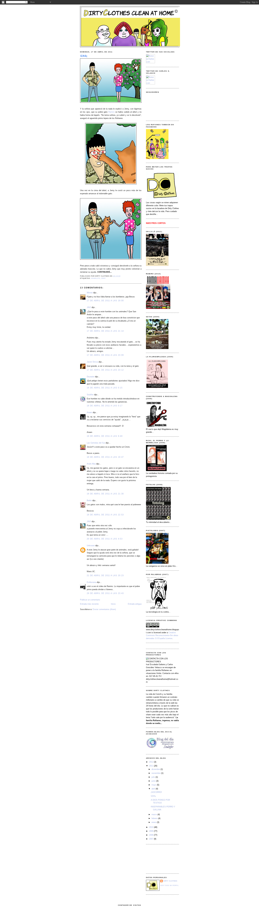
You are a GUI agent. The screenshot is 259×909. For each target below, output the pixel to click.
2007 (151, 839)
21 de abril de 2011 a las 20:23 (105, 575)
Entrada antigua (134, 604)
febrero (155, 818)
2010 (151, 827)
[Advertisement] (159, 858)
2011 (151, 766)
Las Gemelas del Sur (96, 443)
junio (154, 781)
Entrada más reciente (89, 604)
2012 (151, 762)
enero (154, 822)
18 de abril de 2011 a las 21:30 (105, 494)
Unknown (91, 545)
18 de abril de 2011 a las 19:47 (105, 457)
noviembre (156, 773)
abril (154, 789)
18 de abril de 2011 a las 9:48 (104, 436)
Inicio (113, 604)
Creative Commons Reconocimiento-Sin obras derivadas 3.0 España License (162, 635)
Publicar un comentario (90, 600)
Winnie (90, 293)
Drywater (90, 377)
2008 (151, 835)
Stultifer (90, 394)
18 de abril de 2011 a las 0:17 (104, 406)
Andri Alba (91, 464)
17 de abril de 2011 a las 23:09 (105, 355)
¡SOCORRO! (156, 792)
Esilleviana (91, 582)
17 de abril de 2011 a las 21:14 (105, 331)
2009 (151, 831)
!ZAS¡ (83, 55)
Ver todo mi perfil (169, 885)
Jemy (103, 278)
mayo (154, 785)
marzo (155, 814)
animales (95, 278)
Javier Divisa (92, 362)
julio (154, 777)
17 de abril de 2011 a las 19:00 (105, 300)
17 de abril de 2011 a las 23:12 (105, 370)
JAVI (89, 307)
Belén (89, 500)
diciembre (156, 769)
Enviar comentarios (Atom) (104, 609)
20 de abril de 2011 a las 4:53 (104, 539)
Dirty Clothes (170, 881)
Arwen (89, 412)
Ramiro (111, 112)
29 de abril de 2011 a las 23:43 (105, 593)
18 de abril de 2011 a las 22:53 (105, 515)
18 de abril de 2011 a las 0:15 (104, 388)
